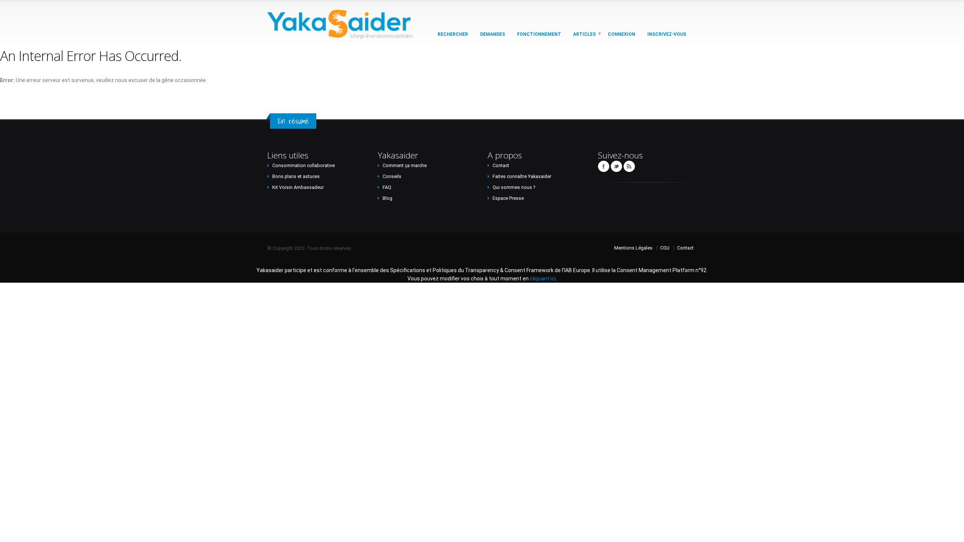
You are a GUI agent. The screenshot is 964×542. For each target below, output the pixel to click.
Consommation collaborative (303, 165)
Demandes (492, 34)
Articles (584, 34)
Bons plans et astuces (296, 176)
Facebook (603, 166)
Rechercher (453, 34)
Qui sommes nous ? (514, 187)
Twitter (616, 166)
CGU (665, 248)
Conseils (392, 176)
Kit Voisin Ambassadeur (298, 187)
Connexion (621, 34)
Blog (387, 198)
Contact (501, 165)
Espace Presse (508, 198)
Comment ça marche (405, 165)
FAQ (387, 187)
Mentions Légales (633, 248)
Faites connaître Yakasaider (522, 176)
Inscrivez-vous (666, 34)
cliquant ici (543, 279)
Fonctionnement (539, 34)
